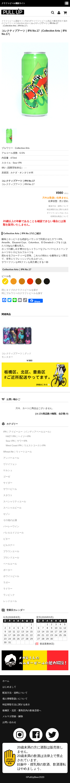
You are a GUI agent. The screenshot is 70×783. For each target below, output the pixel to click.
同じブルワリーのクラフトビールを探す (22, 293)
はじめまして (9, 686)
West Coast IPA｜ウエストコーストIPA (26, 445)
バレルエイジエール (13, 532)
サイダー (7, 482)
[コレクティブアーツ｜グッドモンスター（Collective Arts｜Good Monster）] (17, 335)
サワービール (10, 489)
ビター (6, 539)
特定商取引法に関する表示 (57, 209)
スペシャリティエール (14, 501)
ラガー (6, 582)
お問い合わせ (9, 722)
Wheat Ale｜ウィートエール (17, 451)
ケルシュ (7, 470)
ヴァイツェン (10, 464)
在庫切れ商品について (59, 216)
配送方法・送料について (58, 206)
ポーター (7, 570)
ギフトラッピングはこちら (57, 213)
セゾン (6, 514)
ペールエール (10, 563)
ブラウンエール (11, 551)
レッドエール (10, 601)
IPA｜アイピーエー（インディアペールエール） (27, 431)
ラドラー (7, 588)
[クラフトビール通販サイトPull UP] (12, 12)
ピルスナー (9, 545)
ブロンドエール (11, 557)
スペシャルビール (12, 507)
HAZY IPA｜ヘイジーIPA (18, 436)
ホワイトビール (11, 576)
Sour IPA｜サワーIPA (16, 441)
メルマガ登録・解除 (12, 716)
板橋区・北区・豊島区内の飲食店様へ (21, 710)
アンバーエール (11, 458)
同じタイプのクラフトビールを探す (20, 290)
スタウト (7, 495)
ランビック (9, 595)
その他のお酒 (10, 520)
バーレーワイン (11, 526)
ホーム (5, 681)
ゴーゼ (6, 476)
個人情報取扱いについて (15, 698)
